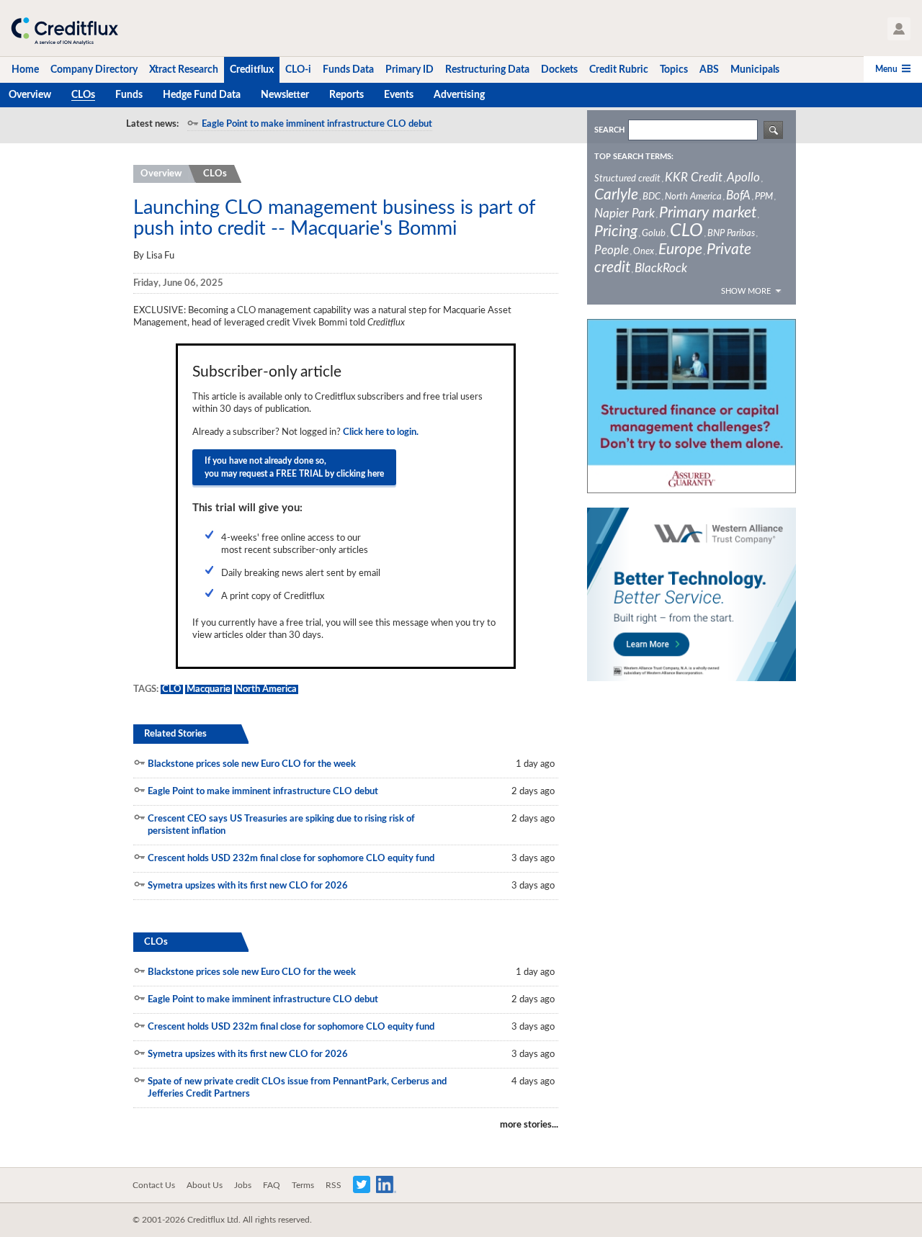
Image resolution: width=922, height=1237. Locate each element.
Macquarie (208, 689)
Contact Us (154, 1185)
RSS (333, 1185)
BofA (738, 195)
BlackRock (661, 268)
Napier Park (624, 213)
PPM (764, 197)
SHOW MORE (746, 291)
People (611, 250)
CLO (172, 689)
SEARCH (609, 130)
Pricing (615, 231)
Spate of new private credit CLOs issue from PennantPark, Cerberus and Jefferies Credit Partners (297, 1088)
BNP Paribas (731, 233)
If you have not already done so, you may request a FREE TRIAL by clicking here (294, 467)
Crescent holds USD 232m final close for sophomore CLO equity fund (291, 858)
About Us (205, 1185)
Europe (680, 249)
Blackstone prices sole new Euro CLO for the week (252, 764)
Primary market (707, 212)
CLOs (215, 174)
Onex (643, 251)
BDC (652, 197)
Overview (161, 174)
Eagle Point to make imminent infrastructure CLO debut (317, 124)
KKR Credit (693, 177)
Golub (654, 233)
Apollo (743, 177)
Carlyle (616, 194)
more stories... (529, 1125)
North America (266, 689)
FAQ (271, 1185)
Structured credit (627, 179)
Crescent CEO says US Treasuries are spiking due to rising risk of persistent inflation (281, 825)
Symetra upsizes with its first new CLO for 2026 (248, 886)
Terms (303, 1185)
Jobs (242, 1185)
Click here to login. (381, 432)
